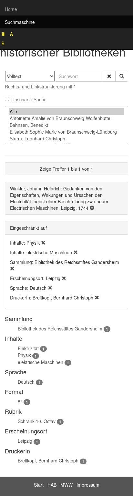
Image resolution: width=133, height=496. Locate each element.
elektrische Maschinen (40, 362)
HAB (51, 484)
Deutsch (26, 382)
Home (11, 9)
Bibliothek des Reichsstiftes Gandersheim (60, 328)
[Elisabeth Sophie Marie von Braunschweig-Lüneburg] (66, 131)
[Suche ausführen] (121, 76)
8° (20, 401)
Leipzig (25, 441)
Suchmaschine (20, 22)
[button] (109, 76)
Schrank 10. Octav (37, 421)
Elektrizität (28, 348)
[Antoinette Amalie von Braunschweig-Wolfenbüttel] (66, 118)
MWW (66, 484)
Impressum (88, 484)
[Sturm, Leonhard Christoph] (66, 138)
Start (39, 484)
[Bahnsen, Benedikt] (66, 125)
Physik (24, 355)
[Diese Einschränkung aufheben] (43, 242)
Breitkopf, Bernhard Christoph (48, 460)
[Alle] (66, 111)
